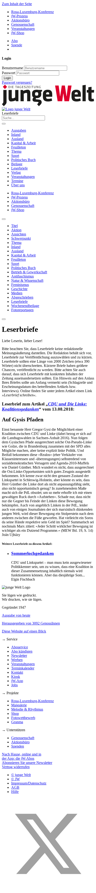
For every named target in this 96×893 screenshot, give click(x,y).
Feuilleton (18, 147)
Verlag (16, 172)
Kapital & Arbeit (23, 143)
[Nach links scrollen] (4, 219)
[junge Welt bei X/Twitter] (48, 889)
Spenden (17, 746)
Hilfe (15, 792)
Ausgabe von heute (16, 615)
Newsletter (19, 656)
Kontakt (17, 672)
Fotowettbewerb (23, 718)
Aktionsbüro (20, 20)
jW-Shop (17, 33)
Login (7, 78)
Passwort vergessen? (17, 82)
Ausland (17, 139)
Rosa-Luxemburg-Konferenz (32, 12)
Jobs (14, 685)
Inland (16, 135)
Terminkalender (22, 668)
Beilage (16, 164)
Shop (15, 714)
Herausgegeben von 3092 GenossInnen (31, 623)
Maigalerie (19, 705)
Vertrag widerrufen (16, 767)
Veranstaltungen (23, 29)
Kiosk (15, 677)
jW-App (17, 681)
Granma (17, 722)
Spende (16, 45)
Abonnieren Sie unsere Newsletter (27, 763)
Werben (17, 660)
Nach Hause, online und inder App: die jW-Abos (21, 756)
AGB (15, 787)
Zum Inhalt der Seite (17, 4)
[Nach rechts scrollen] (4, 319)
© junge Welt (21, 775)
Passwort (8, 73)
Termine (17, 181)
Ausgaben (18, 130)
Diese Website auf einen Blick (24, 631)
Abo (14, 41)
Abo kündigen (21, 651)
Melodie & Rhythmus (27, 709)
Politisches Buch (23, 160)
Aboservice (19, 647)
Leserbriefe (19, 168)
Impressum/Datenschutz (28, 783)
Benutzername (12, 68)
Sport (15, 156)
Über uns (18, 185)
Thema (16, 151)
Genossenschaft (22, 24)
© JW (15, 779)
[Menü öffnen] (4, 123)
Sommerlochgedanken (32, 553)
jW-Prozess (19, 16)
